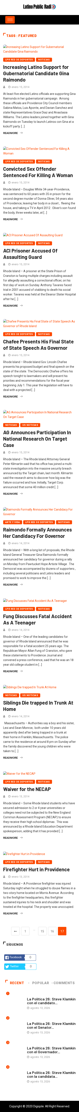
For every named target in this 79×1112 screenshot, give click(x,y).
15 (42, 931)
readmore (10, 133)
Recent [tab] (17, 983)
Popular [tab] (40, 983)
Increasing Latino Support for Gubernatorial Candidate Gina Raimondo (36, 73)
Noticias (44, 59)
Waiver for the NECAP (27, 789)
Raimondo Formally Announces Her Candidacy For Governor (37, 532)
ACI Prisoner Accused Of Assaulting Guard (30, 253)
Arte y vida (12, 522)
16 (52, 931)
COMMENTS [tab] (64, 983)
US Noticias (30, 425)
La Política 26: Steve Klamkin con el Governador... (51, 1050)
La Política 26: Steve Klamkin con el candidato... (51, 1001)
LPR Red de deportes (19, 59)
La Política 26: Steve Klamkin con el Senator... (51, 1025)
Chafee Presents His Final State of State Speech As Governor (38, 344)
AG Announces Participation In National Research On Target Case (37, 438)
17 (62, 931)
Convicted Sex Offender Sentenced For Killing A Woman (38, 172)
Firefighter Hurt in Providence (36, 869)
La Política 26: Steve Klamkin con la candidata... (51, 1074)
